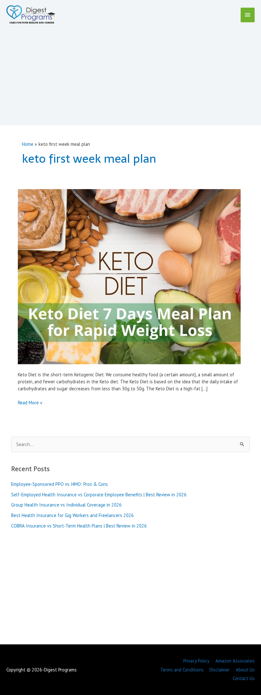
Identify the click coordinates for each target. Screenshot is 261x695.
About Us (245, 670)
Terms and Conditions (182, 670)
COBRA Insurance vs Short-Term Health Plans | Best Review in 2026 (79, 526)
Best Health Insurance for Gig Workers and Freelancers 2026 (72, 515)
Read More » (30, 402)
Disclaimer (219, 670)
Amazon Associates (235, 661)
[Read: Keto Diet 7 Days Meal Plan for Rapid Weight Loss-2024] (129, 276)
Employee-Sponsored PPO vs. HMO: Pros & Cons (59, 484)
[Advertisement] (130, 73)
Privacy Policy (196, 661)
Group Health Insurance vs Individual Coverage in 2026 (66, 505)
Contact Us (244, 678)
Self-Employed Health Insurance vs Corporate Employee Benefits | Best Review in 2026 (99, 495)
